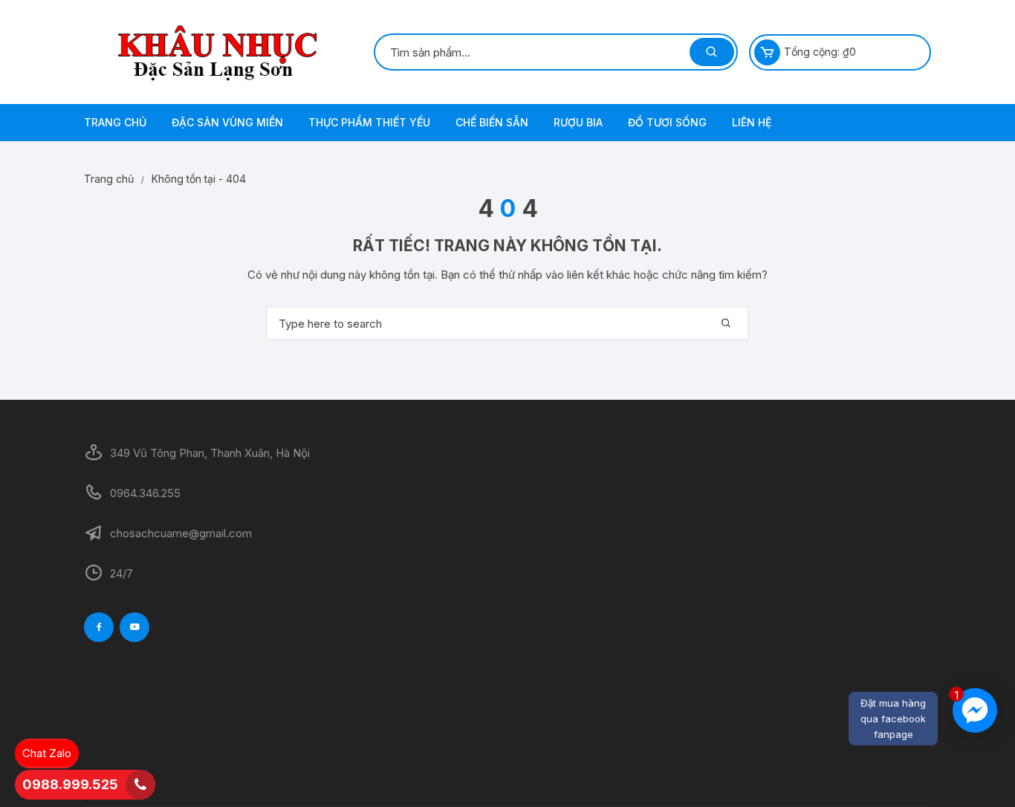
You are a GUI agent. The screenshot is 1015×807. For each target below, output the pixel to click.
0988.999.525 (70, 784)
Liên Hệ (751, 122)
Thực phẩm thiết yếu (369, 122)
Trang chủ (115, 122)
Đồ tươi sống (667, 122)
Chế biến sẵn (491, 122)
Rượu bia (578, 122)
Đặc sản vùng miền (227, 122)
